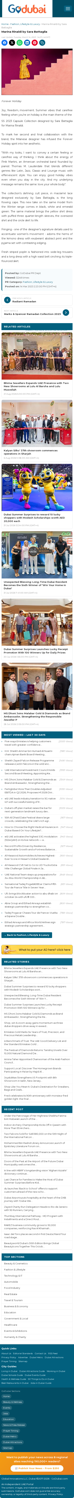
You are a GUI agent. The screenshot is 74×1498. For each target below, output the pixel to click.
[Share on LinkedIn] (27, 43)
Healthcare (10, 1325)
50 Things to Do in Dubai (41, 1379)
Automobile (11, 1281)
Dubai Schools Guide (12, 1375)
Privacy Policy (8, 1357)
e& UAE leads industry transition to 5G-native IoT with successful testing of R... (30, 800)
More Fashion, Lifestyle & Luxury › (48, 330)
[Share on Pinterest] (35, 43)
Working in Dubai (56, 1371)
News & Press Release (14, 1425)
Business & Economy (16, 1306)
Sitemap (22, 1361)
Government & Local (16, 1318)
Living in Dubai (9, 1371)
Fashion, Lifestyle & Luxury (25, 24)
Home (5, 24)
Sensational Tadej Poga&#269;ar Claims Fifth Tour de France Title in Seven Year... (30, 886)
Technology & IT (13, 1275)
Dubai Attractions (54, 1357)
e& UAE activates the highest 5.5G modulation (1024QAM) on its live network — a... (31, 838)
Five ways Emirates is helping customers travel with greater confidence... (28, 743)
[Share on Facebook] (4, 43)
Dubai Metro (36, 1357)
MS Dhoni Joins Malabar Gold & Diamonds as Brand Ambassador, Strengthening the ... (30, 781)
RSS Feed (52, 1353)
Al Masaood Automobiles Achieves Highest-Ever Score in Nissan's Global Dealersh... (30, 857)
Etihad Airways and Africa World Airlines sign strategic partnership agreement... (30, 924)
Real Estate (10, 1294)
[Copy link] (42, 43)
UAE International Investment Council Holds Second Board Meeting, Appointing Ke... (30, 772)
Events (6, 1407)
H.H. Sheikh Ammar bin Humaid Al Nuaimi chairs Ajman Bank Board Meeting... (28, 753)
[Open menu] (68, 9)
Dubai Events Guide (35, 1375)
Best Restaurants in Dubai (15, 1383)
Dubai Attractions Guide (32, 1371)
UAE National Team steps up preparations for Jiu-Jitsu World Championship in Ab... (30, 876)
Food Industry (12, 1288)
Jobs (5, 1413)
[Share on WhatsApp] (20, 43)
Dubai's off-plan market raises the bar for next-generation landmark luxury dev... (28, 810)
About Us (6, 1353)
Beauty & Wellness (12, 1402)
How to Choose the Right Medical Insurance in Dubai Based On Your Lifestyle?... (31, 829)
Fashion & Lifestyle (14, 1269)
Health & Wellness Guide (13, 1379)
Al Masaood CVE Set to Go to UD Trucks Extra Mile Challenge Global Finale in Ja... (31, 867)
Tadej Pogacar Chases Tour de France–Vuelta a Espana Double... (31, 914)
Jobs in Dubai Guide (41, 1383)
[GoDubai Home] (27, 8)
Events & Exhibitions (15, 1331)
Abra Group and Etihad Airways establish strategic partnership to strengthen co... (28, 905)
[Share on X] (12, 43)
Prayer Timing (9, 1361)
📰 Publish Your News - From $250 (37, 1468)
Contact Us (40, 1353)
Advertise (23, 1357)
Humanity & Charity (15, 1337)
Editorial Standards (23, 1353)
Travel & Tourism (13, 1300)
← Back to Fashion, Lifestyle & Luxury (26, 935)
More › (65, 961)
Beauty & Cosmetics (15, 1263)
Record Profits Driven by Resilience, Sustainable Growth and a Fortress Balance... (31, 848)
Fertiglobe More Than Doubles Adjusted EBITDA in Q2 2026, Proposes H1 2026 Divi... (29, 791)
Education (10, 1312)
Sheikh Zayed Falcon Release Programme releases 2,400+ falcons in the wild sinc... (29, 762)
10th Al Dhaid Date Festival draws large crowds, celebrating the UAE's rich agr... (27, 819)
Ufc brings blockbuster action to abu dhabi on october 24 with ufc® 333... (31, 895)
